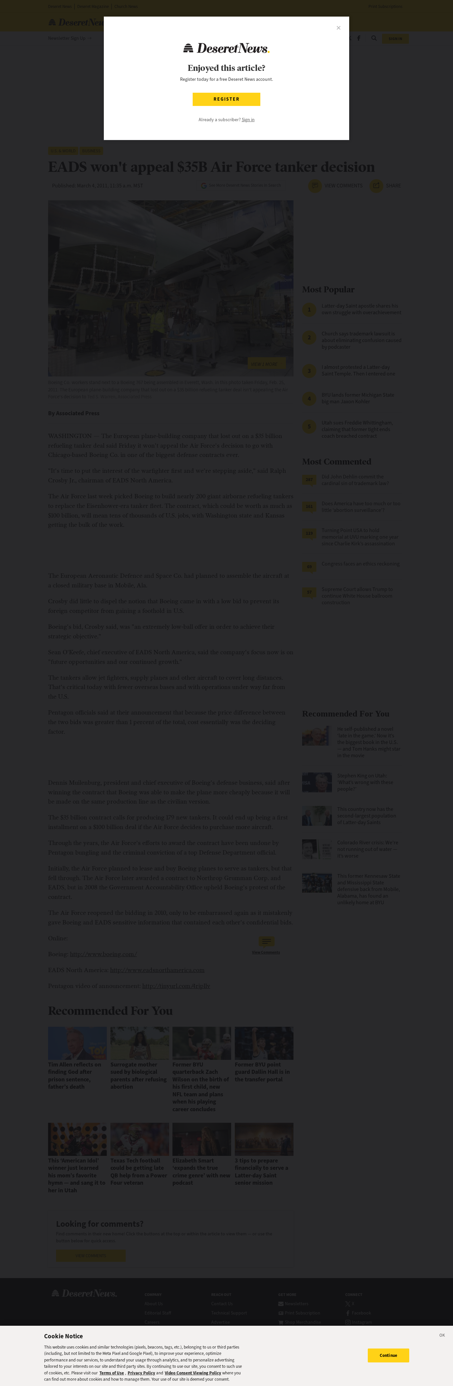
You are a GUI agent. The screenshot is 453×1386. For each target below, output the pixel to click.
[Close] (442, 1336)
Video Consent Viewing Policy (193, 1373)
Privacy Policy (141, 1373)
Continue (388, 1355)
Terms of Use (111, 1373)
